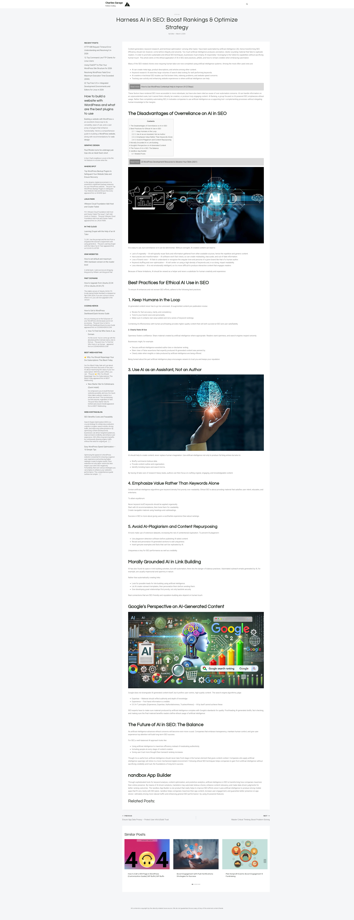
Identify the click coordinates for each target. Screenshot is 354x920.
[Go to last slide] (127, 861)
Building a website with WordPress (98, 119)
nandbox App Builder (138, 151)
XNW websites (91, 254)
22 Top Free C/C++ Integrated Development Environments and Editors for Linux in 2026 (97, 86)
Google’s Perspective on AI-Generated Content (147, 145)
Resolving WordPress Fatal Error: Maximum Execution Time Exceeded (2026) (99, 75)
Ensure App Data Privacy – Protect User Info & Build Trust (145, 818)
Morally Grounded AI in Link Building (143, 143)
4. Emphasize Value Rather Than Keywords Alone (152, 137)
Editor (172, 34)
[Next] (265, 861)
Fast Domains (91, 278)
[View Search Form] (247, 4)
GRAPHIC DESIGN (92, 145)
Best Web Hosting (93, 352)
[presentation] (147, 854)
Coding (177, 14)
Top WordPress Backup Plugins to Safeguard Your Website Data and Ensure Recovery (98, 174)
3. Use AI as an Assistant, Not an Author (148, 134)
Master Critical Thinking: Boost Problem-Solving (250, 818)
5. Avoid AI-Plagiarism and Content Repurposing (151, 140)
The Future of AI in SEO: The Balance (144, 148)
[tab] (192, 884)
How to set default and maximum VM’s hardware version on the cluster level (99, 262)
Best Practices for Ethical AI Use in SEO (145, 129)
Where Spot (90, 166)
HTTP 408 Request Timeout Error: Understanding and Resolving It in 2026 (97, 50)
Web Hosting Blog (93, 412)
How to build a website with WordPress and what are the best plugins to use (99, 105)
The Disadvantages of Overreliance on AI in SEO (148, 126)
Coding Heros (91, 306)
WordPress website (107, 134)
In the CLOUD (90, 227)
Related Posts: (139, 154)
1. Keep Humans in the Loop (144, 131)
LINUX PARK (89, 199)
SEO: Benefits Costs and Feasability (98, 417)
